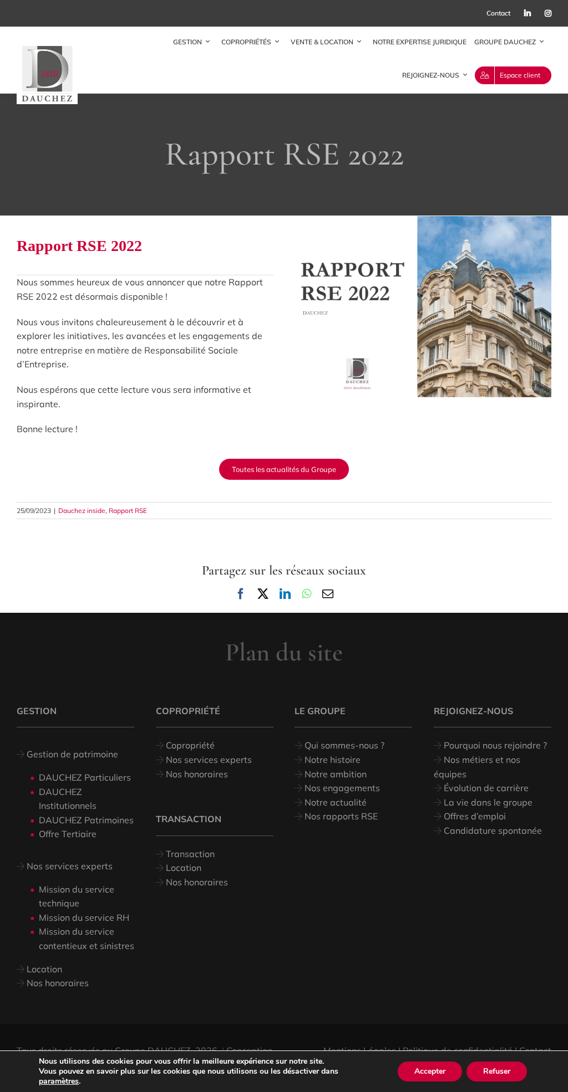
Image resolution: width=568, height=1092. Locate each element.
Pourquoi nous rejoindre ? (494, 745)
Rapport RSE (128, 510)
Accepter (429, 1071)
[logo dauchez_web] (47, 50)
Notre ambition (334, 774)
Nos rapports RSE (340, 816)
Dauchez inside (81, 510)
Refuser (496, 1071)
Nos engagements (341, 787)
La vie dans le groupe (487, 802)
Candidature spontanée (492, 830)
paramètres (59, 1081)
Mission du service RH (84, 917)
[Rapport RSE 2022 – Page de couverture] (423, 220)
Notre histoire (333, 759)
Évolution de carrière (485, 787)
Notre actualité (334, 802)
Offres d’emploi (474, 816)
